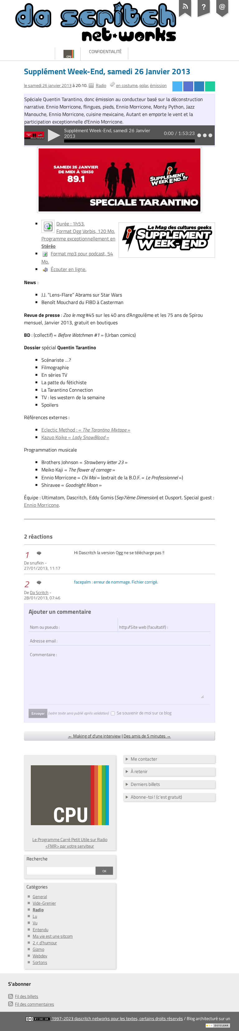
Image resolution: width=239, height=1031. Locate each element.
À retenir (139, 771)
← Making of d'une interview (94, 736)
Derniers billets (145, 784)
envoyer (38, 713)
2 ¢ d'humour (45, 942)
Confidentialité (105, 51)
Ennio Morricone (41, 505)
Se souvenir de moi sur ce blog (144, 712)
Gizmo (38, 949)
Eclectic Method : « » (85, 429)
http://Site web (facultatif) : (141, 624)
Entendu (40, 929)
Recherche (37, 858)
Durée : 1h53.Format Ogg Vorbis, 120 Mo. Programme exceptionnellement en (78, 235)
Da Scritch (39, 592)
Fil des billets (26, 996)
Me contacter (144, 758)
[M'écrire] (222, 16)
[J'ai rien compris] (204, 16)
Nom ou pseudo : (43, 624)
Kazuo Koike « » (75, 437)
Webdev (40, 955)
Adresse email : (42, 638)
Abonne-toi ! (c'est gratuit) (156, 797)
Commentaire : (42, 651)
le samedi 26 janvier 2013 (48, 85)
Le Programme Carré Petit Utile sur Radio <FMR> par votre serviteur (69, 842)
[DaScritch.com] (28, 53)
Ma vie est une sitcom (53, 936)
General (40, 896)
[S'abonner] (185, 16)
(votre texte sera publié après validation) (78, 713)
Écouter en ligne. (68, 269)
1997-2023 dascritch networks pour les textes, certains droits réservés (117, 1018)
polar (143, 85)
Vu (35, 922)
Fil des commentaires (34, 1004)
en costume (127, 85)
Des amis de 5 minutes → (147, 736)
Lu (35, 916)
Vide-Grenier (44, 903)
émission (158, 85)
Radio (101, 85)
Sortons (40, 962)
